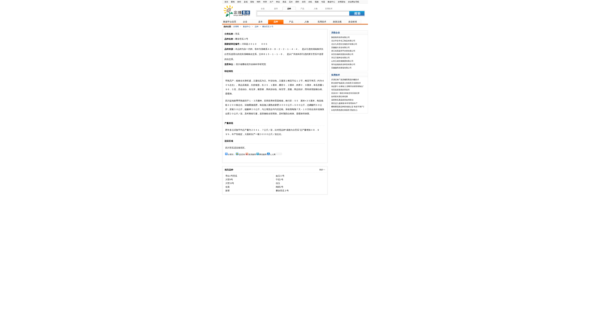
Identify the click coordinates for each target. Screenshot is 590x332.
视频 (317, 2)
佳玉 (278, 183)
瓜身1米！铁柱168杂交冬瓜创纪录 (345, 93)
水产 (271, 2)
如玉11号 (280, 176)
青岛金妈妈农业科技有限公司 (343, 64)
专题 (323, 2)
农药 (304, 2)
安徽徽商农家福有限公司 (341, 68)
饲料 (258, 2)
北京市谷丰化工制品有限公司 (343, 41)
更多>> (322, 170)
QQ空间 (242, 154)
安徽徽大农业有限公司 (340, 47)
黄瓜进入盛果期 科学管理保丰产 (344, 103)
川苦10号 (229, 183)
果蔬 (284, 2)
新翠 (227, 191)
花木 (291, 2)
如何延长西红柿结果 (339, 96)
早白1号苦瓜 (231, 176)
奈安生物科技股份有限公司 (342, 54)
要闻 (233, 2)
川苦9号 (229, 179)
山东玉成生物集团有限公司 (342, 61)
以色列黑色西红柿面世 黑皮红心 (344, 110)
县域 (246, 2)
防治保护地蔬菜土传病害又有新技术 (346, 83)
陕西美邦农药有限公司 (340, 37)
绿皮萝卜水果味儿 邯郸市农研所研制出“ (347, 86)
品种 (256, 27)
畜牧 (252, 2)
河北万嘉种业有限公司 (340, 58)
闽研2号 (279, 187)
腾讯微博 (263, 154)
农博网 (236, 27)
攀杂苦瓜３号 (282, 191)
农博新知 (341, 2)
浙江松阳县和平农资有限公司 (343, 51)
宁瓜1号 (279, 179)
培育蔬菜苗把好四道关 (340, 90)
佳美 (227, 187)
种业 (278, 2)
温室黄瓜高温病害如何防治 (342, 100)
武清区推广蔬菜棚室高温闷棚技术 (345, 80)
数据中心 (331, 2)
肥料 (297, 2)
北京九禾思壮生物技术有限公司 (344, 44)
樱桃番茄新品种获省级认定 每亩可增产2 (347, 107)
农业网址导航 (353, 2)
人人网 (272, 154)
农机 (310, 2)
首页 (226, 2)
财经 (239, 2)
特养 (265, 2)
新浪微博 (252, 154)
